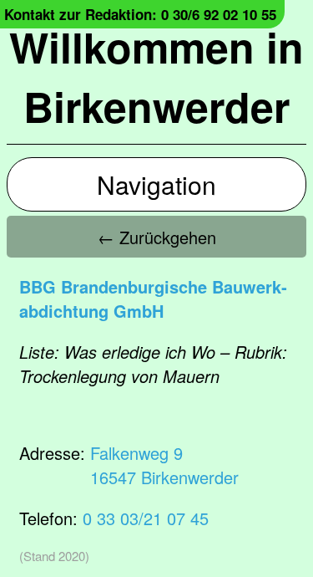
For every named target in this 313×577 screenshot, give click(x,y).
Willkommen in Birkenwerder (156, 76)
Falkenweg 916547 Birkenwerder (164, 465)
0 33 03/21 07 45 (146, 518)
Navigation (156, 184)
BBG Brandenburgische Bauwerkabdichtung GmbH (153, 298)
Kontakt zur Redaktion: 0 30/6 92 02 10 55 (140, 14)
